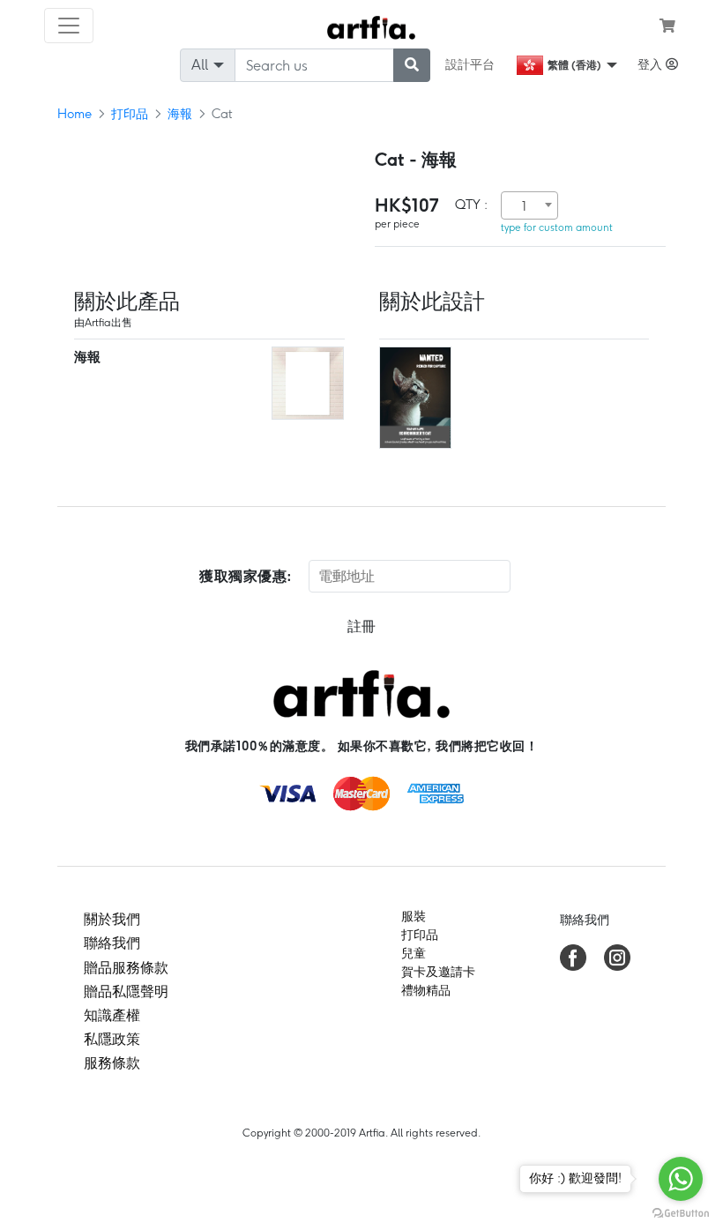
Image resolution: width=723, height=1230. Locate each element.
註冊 (361, 626)
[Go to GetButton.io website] (680, 1212)
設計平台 (470, 64)
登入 (651, 64)
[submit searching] (411, 65)
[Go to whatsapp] (681, 1179)
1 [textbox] (524, 206)
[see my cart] (667, 25)
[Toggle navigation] (68, 25)
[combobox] (529, 205)
